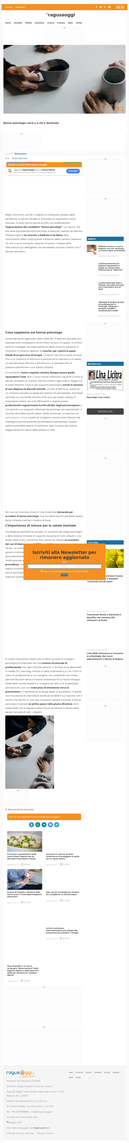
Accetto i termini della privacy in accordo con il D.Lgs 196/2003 (65, 571)
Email (65, 562)
